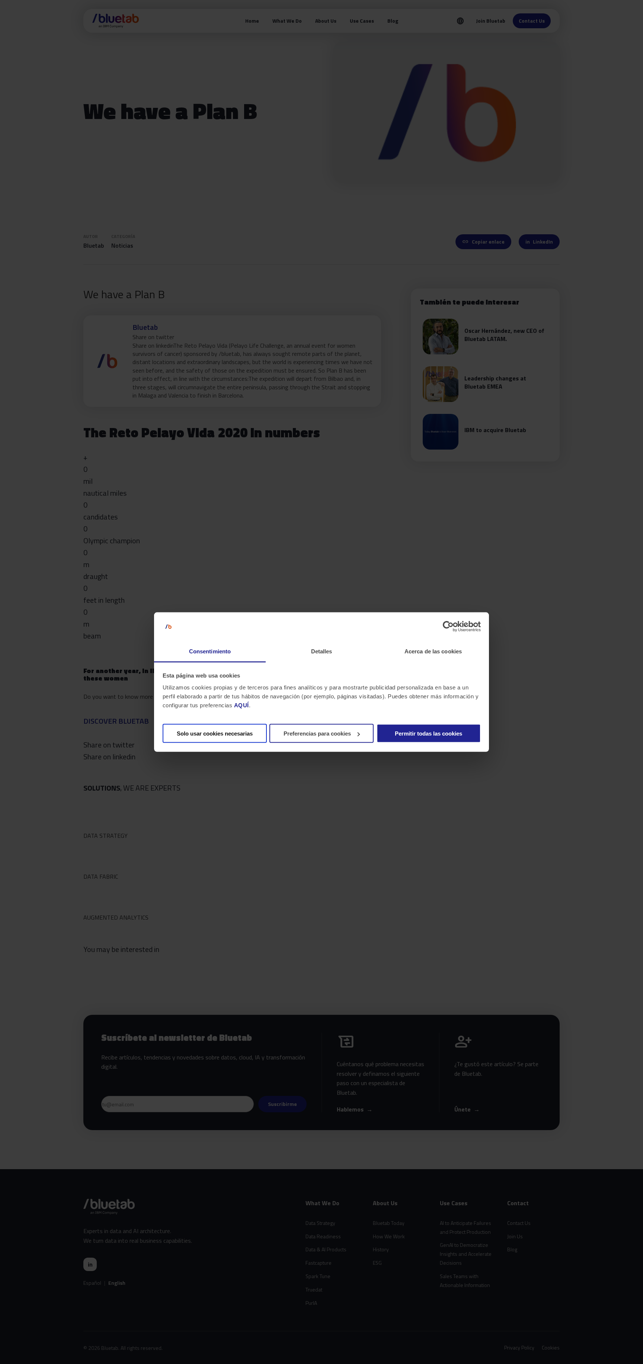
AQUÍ (241, 705)
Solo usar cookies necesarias (215, 733)
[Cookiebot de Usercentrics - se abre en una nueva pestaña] (448, 626)
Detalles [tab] (321, 651)
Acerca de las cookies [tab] (433, 651)
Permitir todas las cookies (428, 733)
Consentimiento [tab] (210, 651)
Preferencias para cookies (317, 733)
